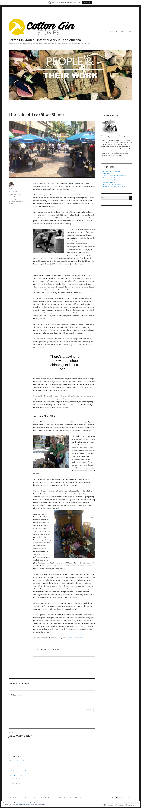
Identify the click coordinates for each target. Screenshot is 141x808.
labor (20, 199)
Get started (87, 2)
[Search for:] (115, 197)
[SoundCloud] (121, 797)
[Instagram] (130, 797)
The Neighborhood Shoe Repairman (113, 184)
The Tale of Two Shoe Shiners (19, 761)
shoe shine (17, 201)
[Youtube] (125, 797)
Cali (10, 194)
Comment (88, 710)
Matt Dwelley (12, 189)
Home (112, 31)
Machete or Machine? (109, 182)
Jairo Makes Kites (15, 766)
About (122, 31)
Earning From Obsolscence (18, 781)
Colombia (14, 194)
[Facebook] (112, 797)
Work (22, 201)
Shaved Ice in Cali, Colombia (18, 776)
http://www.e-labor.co (77, 638)
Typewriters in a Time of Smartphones (114, 186)
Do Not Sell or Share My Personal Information (69, 798)
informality (12, 199)
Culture (20, 194)
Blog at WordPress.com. (48, 798)
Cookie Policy (41, 804)
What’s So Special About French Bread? (22, 771)
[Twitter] (117, 797)
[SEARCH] (130, 198)
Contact (129, 31)
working (11, 203)
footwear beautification (15, 197)
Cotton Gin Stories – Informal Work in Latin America (45, 40)
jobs (16, 199)
